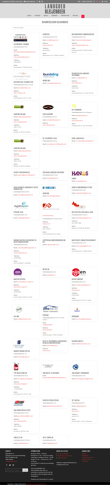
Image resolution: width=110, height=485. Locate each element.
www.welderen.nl (77, 83)
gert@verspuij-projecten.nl (54, 406)
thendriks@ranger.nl (23, 357)
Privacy (44, 484)
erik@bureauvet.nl (81, 406)
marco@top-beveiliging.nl (24, 379)
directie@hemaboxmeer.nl (25, 195)
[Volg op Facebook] (6, 465)
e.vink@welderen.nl (23, 443)
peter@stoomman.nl (81, 115)
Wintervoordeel (62, 458)
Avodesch (46, 34)
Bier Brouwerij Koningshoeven (83, 34)
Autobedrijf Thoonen (21, 44)
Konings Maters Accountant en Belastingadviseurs (25, 241)
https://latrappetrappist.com (80, 45)
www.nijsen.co (76, 290)
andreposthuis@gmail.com (83, 193)
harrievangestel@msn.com (83, 246)
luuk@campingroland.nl (24, 117)
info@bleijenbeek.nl (11, 461)
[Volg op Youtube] (10, 465)
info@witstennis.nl (51, 443)
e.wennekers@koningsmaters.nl (26, 248)
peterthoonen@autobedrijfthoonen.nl (24, 52)
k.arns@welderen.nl (81, 78)
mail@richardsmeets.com (83, 344)
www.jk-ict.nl (46, 224)
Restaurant (54, 15)
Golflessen (37, 15)
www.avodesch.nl (48, 45)
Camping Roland (19, 114)
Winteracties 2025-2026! (65, 456)
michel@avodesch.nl (52, 40)
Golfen (29, 15)
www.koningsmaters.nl (20, 253)
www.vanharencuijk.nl (20, 421)
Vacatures (85, 461)
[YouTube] (39, 1)
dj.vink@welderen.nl (52, 178)
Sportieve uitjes (65, 15)
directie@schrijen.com (23, 88)
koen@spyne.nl (50, 275)
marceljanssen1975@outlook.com (56, 144)
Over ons (75, 15)
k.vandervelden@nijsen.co (83, 285)
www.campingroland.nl (20, 122)
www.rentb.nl (46, 350)
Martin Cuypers (19, 279)
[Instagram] (42, 1)
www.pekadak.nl (47, 330)
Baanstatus (85, 455)
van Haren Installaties (22, 410)
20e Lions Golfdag (63, 453)
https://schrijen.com (19, 93)
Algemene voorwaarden (34, 484)
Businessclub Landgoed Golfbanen (80, 74)
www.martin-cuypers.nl (20, 287)
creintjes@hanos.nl (81, 181)
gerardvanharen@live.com (25, 416)
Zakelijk (46, 15)
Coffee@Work (48, 114)
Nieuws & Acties (86, 459)
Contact (84, 453)
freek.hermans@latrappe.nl (83, 40)
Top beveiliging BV (20, 373)
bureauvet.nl (75, 411)
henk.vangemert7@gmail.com (84, 379)
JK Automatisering (48, 215)
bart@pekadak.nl (48, 324)
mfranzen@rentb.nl (52, 345)
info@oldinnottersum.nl (24, 319)
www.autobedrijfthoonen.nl (22, 57)
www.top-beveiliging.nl (20, 384)
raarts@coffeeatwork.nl (53, 120)
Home (79, 1)
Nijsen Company (77, 279)
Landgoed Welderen (87, 1)
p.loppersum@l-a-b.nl (52, 244)
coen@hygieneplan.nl (23, 218)
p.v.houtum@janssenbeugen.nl (84, 141)
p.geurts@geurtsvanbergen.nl (26, 175)
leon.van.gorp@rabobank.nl (83, 319)
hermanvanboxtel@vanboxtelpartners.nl (54, 377)
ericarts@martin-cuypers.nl (25, 282)
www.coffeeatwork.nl (49, 125)
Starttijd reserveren (87, 457)
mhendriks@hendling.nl (53, 196)
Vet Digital (76, 400)
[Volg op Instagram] (13, 465)
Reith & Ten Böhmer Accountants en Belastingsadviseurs (55, 342)
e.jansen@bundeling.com (53, 83)
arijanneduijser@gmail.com (83, 218)
